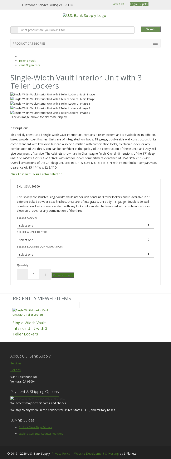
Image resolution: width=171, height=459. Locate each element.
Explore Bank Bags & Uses (35, 427)
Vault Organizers (29, 65)
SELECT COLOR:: (27, 217)
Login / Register (139, 4)
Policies (15, 370)
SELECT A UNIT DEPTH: (32, 232)
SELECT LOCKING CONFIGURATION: (40, 246)
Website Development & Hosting (96, 453)
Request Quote (62, 275)
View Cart (118, 4)
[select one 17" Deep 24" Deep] (85, 239)
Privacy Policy (61, 453)
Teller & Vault (27, 61)
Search (150, 29)
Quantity (22, 265)
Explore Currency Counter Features (41, 433)
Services (15, 363)
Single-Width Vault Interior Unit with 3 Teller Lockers (30, 328)
